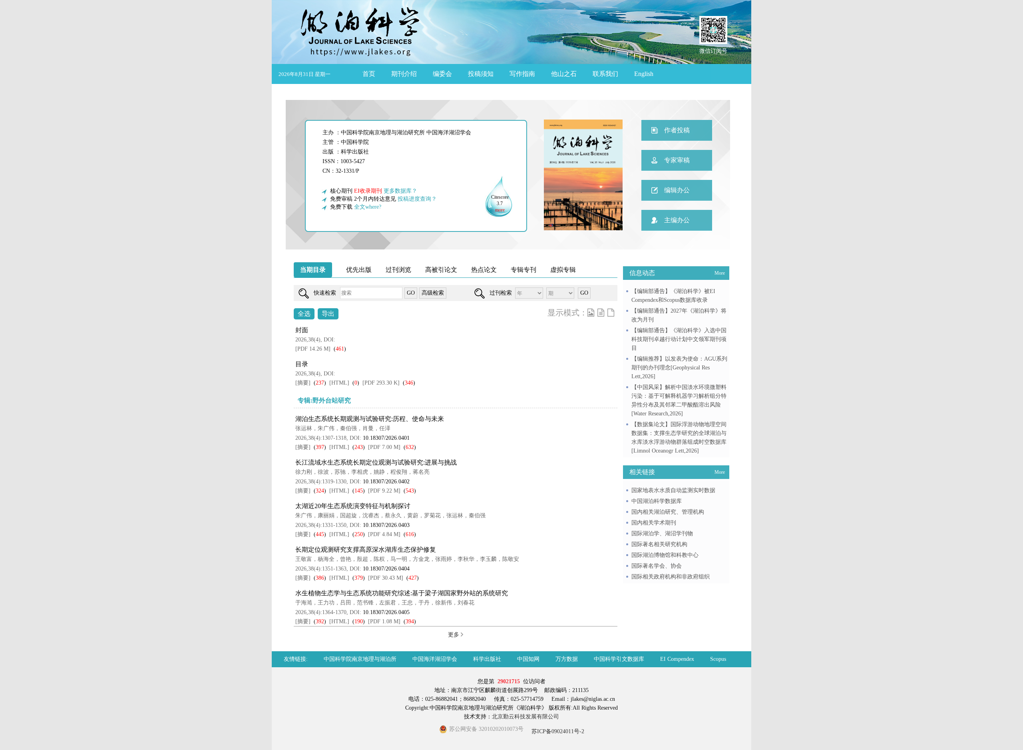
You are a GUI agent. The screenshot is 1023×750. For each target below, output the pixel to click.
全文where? (367, 207)
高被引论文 (441, 269)
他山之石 (564, 73)
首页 (368, 73)
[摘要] (302, 383)
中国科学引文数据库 (619, 659)
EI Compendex (677, 659)
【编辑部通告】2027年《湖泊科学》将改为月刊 (678, 315)
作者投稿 (677, 130)
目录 (301, 364)
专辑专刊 (523, 269)
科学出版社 (487, 659)
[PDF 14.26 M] (312, 349)
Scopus (718, 659)
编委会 (442, 73)
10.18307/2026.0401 (386, 438)
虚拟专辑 (563, 269)
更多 (454, 635)
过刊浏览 (398, 269)
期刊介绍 (404, 73)
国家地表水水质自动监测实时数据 (673, 490)
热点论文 (484, 269)
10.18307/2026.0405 (386, 612)
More (720, 273)
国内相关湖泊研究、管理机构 (667, 512)
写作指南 (522, 73)
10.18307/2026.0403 (386, 525)
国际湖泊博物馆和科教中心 (665, 555)
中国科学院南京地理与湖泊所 (360, 659)
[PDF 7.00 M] (384, 447)
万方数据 (566, 659)
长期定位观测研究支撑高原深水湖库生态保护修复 (365, 549)
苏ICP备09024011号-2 (557, 731)
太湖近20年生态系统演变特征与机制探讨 (352, 506)
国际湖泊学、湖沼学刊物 (662, 534)
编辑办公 (677, 190)
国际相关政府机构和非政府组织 (670, 577)
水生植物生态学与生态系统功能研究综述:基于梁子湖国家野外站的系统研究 (401, 593)
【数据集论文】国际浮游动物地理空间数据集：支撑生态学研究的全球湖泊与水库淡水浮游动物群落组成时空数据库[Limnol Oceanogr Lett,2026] (678, 437)
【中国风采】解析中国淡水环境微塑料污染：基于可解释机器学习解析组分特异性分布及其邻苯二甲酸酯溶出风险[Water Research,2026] (678, 400)
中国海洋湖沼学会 (434, 659)
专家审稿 (677, 160)
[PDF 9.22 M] (384, 491)
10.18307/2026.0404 (386, 569)
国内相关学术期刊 (653, 523)
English (643, 73)
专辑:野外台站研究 (324, 400)
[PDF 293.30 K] (381, 383)
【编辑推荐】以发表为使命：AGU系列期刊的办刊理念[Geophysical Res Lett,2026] (679, 367)
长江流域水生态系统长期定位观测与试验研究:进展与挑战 (376, 462)
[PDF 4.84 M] (384, 534)
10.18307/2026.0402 (386, 482)
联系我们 (605, 73)
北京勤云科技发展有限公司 (525, 717)
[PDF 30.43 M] (385, 578)
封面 (301, 330)
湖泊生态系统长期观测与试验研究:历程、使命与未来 (369, 418)
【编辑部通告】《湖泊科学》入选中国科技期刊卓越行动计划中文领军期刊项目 (678, 339)
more (500, 210)
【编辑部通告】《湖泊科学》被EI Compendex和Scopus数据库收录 (673, 295)
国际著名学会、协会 (656, 566)
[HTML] (339, 383)
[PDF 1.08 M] (384, 621)
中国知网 (528, 659)
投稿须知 (481, 73)
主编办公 (677, 220)
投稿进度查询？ (417, 199)
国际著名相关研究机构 (659, 544)
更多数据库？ (400, 191)
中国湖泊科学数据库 (656, 501)
